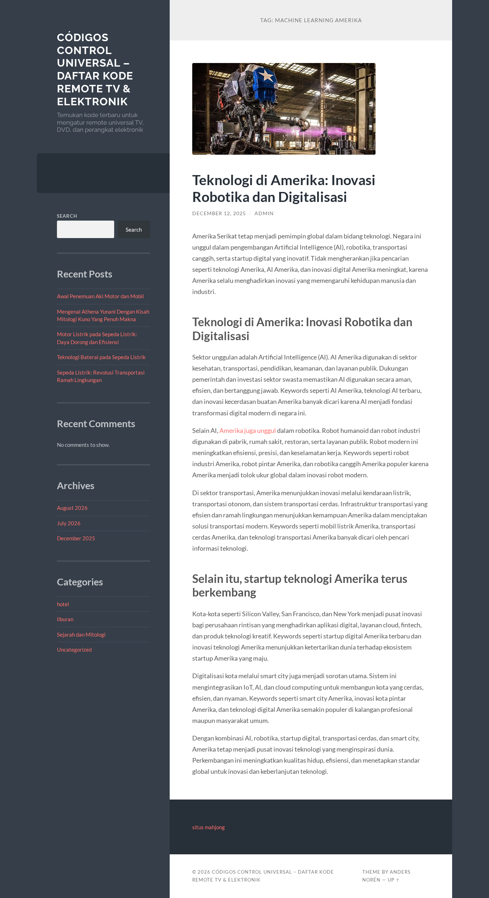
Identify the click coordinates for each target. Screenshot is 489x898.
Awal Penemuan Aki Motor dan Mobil (100, 296)
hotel (63, 604)
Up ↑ (394, 880)
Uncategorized (74, 649)
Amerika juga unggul (247, 430)
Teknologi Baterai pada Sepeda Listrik (101, 357)
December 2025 (76, 538)
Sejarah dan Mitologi (81, 634)
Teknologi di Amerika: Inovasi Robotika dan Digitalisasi (284, 188)
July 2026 (69, 523)
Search (67, 216)
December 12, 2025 (219, 213)
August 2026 (72, 507)
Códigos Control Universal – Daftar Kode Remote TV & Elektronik (95, 69)
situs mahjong (208, 827)
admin (264, 213)
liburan (65, 619)
